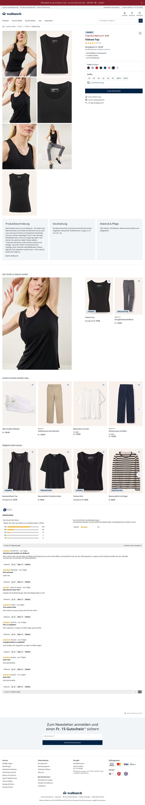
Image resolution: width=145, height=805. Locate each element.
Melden (27, 564)
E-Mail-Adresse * (49, 736)
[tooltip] (8, 510)
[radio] (88, 68)
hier (134, 522)
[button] (140, 691)
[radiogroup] (114, 66)
